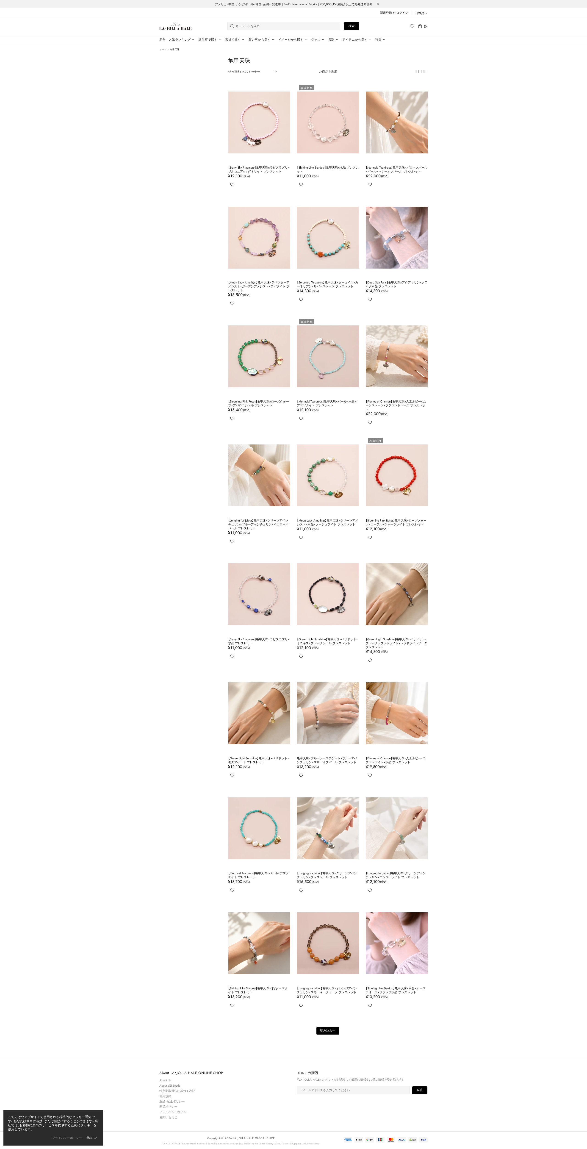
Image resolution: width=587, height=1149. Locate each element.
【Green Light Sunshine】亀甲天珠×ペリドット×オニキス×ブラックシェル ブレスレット (327, 641)
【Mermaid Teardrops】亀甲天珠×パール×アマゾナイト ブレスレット (258, 875)
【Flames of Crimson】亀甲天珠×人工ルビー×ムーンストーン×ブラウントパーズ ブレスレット (396, 405)
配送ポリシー (168, 1107)
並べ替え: (234, 72)
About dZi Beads (169, 1086)
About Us (165, 1080)
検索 (352, 26)
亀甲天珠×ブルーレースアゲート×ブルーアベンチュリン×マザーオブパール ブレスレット (327, 760)
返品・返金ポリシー (172, 1101)
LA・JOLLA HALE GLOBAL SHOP (175, 26)
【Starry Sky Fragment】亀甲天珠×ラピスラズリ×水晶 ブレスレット (259, 641)
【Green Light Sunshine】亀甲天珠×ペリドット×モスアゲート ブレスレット (258, 760)
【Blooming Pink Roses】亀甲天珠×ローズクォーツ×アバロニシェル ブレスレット (258, 403)
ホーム (162, 49)
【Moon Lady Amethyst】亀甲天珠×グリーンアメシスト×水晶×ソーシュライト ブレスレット (327, 522)
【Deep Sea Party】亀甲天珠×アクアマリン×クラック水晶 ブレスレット (397, 284)
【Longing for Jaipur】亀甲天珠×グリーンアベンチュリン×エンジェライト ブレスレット (396, 875)
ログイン (402, 13)
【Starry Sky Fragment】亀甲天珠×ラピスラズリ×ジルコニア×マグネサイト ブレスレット (259, 169)
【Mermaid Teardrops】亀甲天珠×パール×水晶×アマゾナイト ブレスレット (326, 403)
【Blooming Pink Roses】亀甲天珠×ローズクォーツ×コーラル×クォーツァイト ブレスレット (396, 522)
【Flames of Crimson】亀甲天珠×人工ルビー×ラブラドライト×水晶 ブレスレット (396, 760)
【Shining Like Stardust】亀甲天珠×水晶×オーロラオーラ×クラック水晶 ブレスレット (395, 990)
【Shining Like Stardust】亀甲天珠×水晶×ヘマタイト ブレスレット (258, 990)
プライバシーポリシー (174, 1112)
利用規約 (165, 1096)
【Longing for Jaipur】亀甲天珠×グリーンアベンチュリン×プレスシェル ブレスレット (327, 875)
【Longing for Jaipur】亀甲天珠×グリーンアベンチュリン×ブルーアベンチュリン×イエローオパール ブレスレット (258, 524)
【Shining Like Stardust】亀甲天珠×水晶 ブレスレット (328, 169)
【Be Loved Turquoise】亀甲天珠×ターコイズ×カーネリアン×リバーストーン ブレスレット (327, 284)
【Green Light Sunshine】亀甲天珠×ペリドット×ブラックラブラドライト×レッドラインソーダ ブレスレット (396, 643)
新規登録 (386, 13)
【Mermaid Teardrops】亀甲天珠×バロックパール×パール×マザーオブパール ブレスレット (396, 169)
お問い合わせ (168, 1117)
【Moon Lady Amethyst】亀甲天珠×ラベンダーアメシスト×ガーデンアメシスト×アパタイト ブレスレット (258, 286)
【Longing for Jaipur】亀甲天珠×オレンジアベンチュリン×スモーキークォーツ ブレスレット (327, 990)
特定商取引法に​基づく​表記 (177, 1091)
